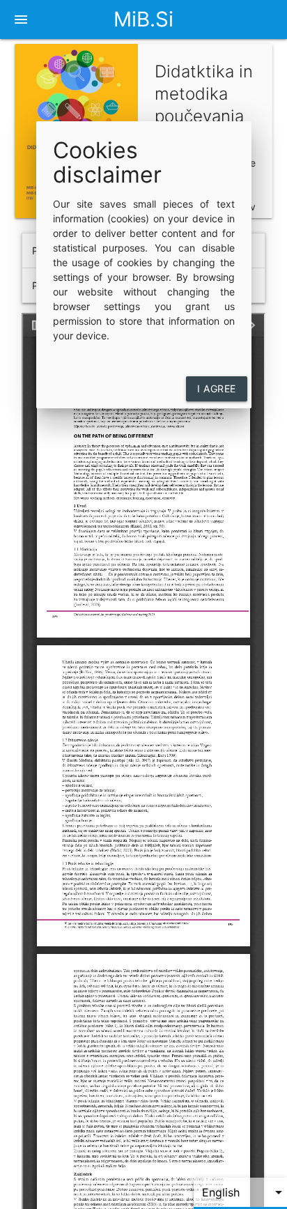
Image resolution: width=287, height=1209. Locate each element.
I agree (216, 388)
